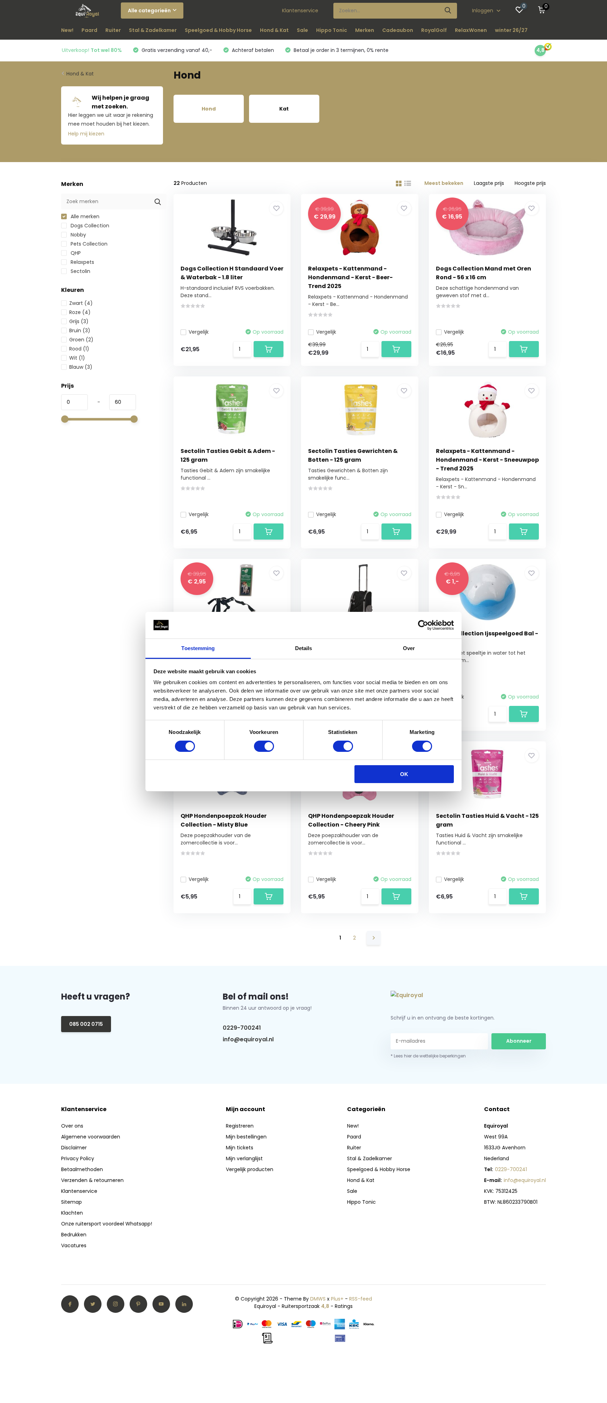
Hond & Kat (274, 30)
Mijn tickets (239, 1147)
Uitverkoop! (92, 50)
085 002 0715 (86, 1024)
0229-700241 (242, 1028)
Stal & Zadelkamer (153, 30)
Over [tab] (409, 648)
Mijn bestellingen (246, 1136)
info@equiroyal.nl (248, 1039)
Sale (302, 30)
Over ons (72, 1125)
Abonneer (518, 1040)
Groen (81, 339)
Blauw (80, 366)
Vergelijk (199, 331)
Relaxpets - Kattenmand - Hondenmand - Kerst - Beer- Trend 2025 (350, 277)
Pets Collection (88, 243)
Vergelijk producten (249, 1169)
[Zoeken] (448, 11)
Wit (77, 357)
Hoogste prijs (530, 183)
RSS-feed (360, 1298)
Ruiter (113, 30)
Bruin (79, 330)
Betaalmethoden (82, 1169)
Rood (79, 348)
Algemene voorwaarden (90, 1136)
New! (67, 30)
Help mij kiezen (86, 133)
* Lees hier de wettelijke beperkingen (428, 1056)
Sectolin (79, 271)
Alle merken (84, 216)
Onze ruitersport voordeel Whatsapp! (106, 1223)
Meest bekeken (443, 183)
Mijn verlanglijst (244, 1158)
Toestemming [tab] (198, 648)
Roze (80, 312)
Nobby (77, 234)
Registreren (240, 1125)
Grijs (79, 321)
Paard (89, 30)
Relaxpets (81, 262)
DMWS (318, 1298)
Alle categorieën (149, 10)
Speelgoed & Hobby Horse (218, 30)
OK (404, 774)
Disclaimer (74, 1147)
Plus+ (337, 1298)
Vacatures (73, 1245)
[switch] (264, 746)
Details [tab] (303, 648)
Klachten (72, 1212)
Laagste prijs (489, 183)
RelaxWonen (471, 30)
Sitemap (71, 1201)
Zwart (81, 303)
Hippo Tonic (331, 30)
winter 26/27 (511, 30)
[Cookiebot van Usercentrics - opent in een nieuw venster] (423, 625)
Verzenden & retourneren (92, 1180)
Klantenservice (300, 10)
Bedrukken (73, 1234)
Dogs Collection (89, 225)
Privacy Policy (77, 1158)
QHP (75, 252)
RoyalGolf (434, 30)
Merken (364, 30)
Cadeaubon (397, 30)
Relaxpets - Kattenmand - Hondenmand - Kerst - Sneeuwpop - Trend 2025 (487, 460)
